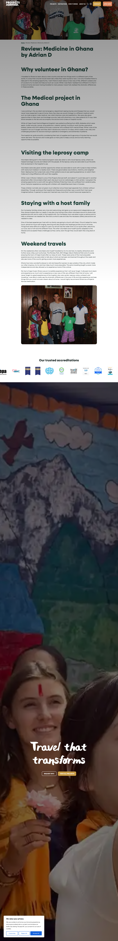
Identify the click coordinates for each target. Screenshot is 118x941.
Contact (97, 4)
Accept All (36, 933)
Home (23, 43)
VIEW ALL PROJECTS (67, 774)
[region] (24, 926)
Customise (12, 933)
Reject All (24, 933)
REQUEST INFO (49, 774)
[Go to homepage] (13, 3)
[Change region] (91, 4)
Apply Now (107, 4)
